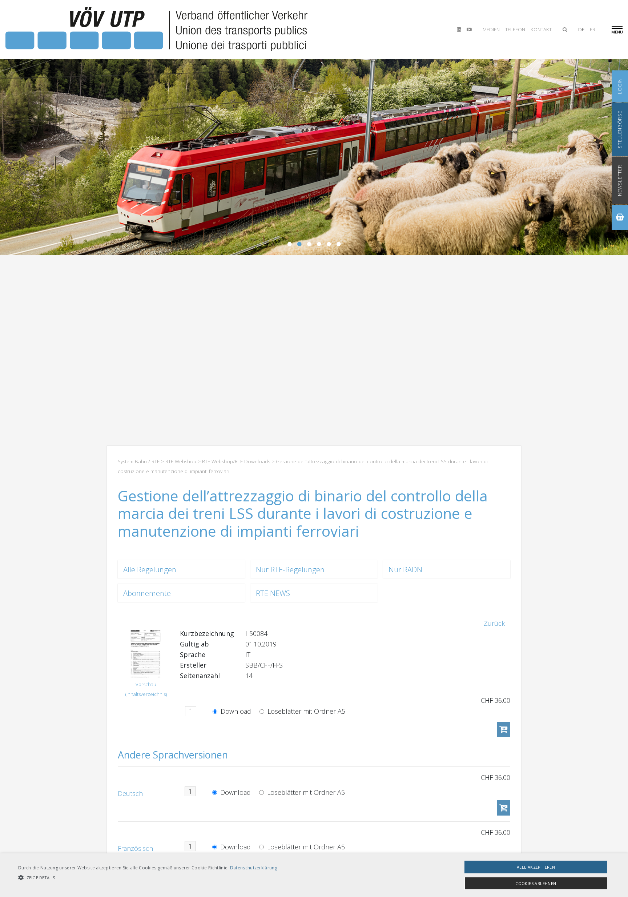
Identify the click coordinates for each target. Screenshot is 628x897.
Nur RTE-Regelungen (290, 569)
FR (592, 29)
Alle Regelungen (149, 569)
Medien (491, 29)
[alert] (314, 875)
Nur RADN (405, 569)
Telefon (515, 29)
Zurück (494, 623)
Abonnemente (147, 593)
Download (235, 711)
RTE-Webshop (180, 461)
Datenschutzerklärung (253, 868)
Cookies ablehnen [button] (535, 883)
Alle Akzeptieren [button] (536, 867)
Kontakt (541, 29)
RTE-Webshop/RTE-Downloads (236, 461)
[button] (147, 877)
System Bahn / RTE (139, 461)
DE (581, 29)
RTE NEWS (273, 593)
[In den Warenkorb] (503, 729)
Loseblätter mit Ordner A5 (305, 711)
